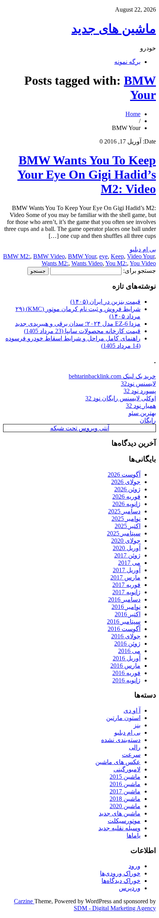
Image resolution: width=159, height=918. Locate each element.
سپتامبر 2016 (123, 621)
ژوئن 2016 (127, 643)
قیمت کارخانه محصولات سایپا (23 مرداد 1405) (82, 331)
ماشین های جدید (113, 29)
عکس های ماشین (117, 762)
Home (132, 114)
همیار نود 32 (141, 405)
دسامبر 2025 (124, 511)
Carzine (24, 901)
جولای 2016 (125, 636)
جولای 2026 (125, 482)
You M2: (116, 263)
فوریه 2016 (126, 673)
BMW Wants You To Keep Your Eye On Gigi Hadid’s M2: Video (86, 174)
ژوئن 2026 (127, 489)
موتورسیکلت (124, 820)
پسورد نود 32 (139, 391)
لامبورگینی (126, 769)
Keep (117, 256)
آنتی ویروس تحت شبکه (79, 428)
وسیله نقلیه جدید (119, 828)
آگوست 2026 (124, 474)
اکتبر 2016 (127, 614)
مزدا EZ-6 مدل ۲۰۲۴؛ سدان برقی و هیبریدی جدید (77, 323)
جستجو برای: (139, 270)
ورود (134, 866)
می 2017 (129, 562)
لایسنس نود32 (138, 383)
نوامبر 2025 (126, 518)
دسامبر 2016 (124, 599)
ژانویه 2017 (126, 592)
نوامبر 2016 (126, 606)
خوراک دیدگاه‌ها (120, 880)
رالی (134, 747)
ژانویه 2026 (126, 504)
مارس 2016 (125, 665)
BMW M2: (16, 256)
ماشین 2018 (125, 798)
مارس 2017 (125, 577)
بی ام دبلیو (143, 249)
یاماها (133, 835)
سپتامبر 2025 (123, 533)
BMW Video (49, 256)
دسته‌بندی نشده (120, 740)
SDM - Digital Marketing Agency (115, 908)
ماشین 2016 (125, 784)
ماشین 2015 (125, 776)
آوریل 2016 (126, 658)
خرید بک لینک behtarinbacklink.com (112, 376)
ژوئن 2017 (127, 555)
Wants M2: (55, 263)
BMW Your (140, 88)
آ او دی (131, 710)
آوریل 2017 (126, 570)
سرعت (131, 754)
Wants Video (87, 263)
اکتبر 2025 (127, 526)
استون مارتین (123, 718)
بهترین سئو (142, 413)
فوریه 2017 (126, 584)
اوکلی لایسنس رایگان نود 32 (120, 398)
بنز (137, 725)
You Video (143, 263)
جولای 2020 (125, 540)
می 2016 (129, 651)
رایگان (148, 420)
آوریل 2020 (126, 548)
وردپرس (129, 888)
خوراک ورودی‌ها (120, 873)
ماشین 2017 (125, 791)
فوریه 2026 (126, 496)
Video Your (140, 256)
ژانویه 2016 (126, 680)
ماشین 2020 (125, 806)
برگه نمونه (127, 61)
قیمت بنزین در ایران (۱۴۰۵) (105, 301)
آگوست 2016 (124, 629)
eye (103, 256)
